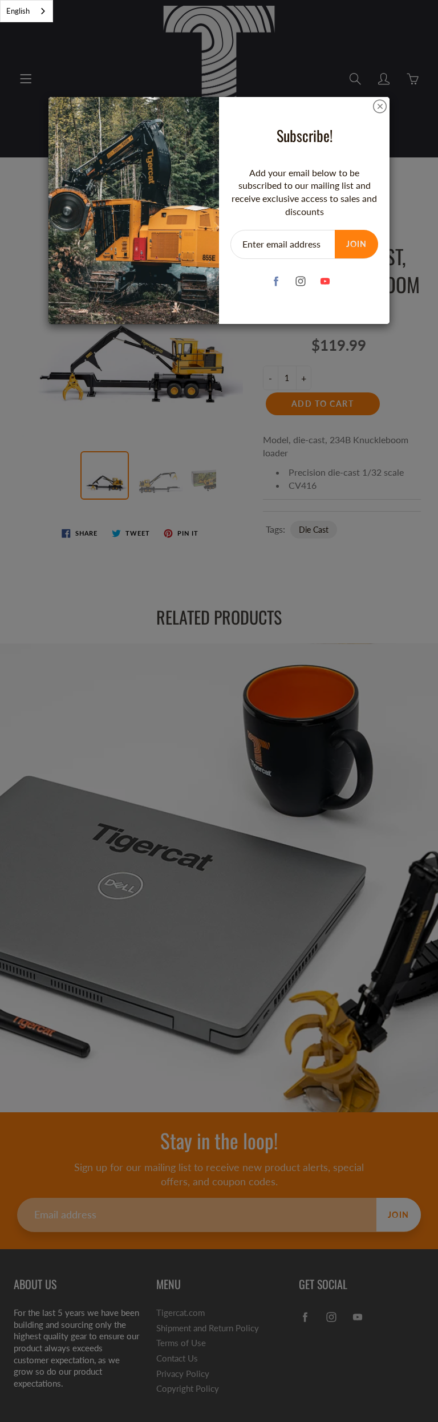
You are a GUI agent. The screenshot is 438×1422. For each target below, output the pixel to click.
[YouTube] (325, 281)
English (18, 10)
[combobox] (26, 11)
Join (356, 244)
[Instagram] (300, 281)
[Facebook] (276, 281)
